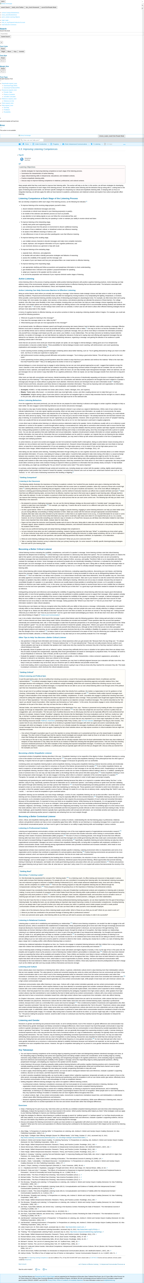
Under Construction (41, 144)
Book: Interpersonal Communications (76, 144)
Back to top (22, 1264)
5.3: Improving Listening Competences (37, 1257)
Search (21, 140)
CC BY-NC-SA (94, 1257)
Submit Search (5, 36)
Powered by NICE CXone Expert (45, 1276)
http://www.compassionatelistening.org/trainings (86, 1232)
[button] (7, 109)
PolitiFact (44, 721)
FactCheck (51, 721)
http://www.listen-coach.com (75, 1227)
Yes (39, 1269)
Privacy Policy (52, 1280)
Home (27, 144)
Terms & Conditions (62, 1280)
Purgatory (56, 144)
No (46, 1269)
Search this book (5, 31)
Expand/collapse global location (124, 143)
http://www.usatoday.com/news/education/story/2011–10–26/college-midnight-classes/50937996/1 (53, 1137)
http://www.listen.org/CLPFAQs (87, 1229)
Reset (3, 48)
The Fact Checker (87, 721)
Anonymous (28, 1259)
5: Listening (97, 144)
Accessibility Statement (76, 1280)
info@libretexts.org (109, 1280)
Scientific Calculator (10, 96)
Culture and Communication (50, 615)
